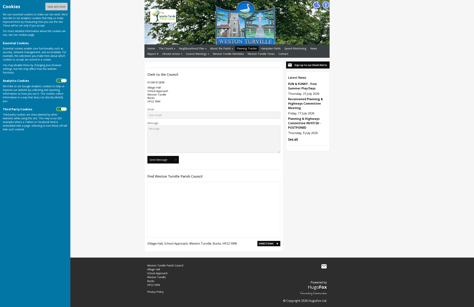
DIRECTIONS (266, 243)
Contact (283, 54)
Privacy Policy (155, 291)
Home (151, 48)
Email (150, 109)
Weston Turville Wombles (228, 54)
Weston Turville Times (261, 54)
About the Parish (220, 48)
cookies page (26, 34)
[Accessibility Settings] (326, 5)
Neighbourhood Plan (191, 48)
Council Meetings (196, 54)
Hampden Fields (271, 48)
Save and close (56, 6)
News (313, 48)
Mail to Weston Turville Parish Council (324, 266)
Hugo (317, 287)
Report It (152, 54)
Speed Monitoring (295, 48)
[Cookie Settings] (316, 5)
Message (152, 123)
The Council (166, 48)
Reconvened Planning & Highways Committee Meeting (305, 103)
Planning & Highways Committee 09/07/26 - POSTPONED (304, 123)
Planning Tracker (247, 48)
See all (293, 139)
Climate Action (171, 54)
